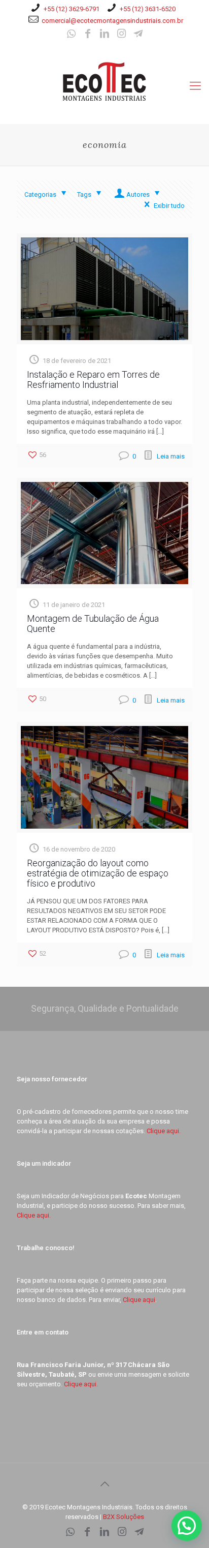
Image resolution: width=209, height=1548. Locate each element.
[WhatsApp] (71, 34)
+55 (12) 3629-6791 (71, 9)
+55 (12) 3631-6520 (148, 9)
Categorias (40, 194)
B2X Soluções (123, 1517)
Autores (138, 194)
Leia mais (171, 456)
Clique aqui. (164, 1131)
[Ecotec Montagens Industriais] (104, 81)
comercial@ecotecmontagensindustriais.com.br (112, 20)
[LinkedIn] (104, 34)
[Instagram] (121, 34)
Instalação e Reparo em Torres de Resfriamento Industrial (93, 379)
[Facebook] (88, 34)
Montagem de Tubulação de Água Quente (93, 623)
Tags (84, 194)
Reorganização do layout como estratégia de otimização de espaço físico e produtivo (97, 873)
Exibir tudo (169, 205)
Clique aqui (139, 1299)
